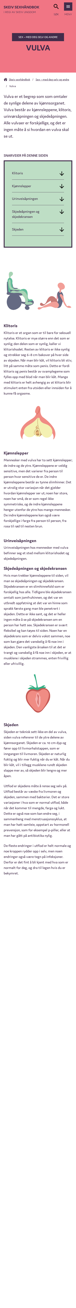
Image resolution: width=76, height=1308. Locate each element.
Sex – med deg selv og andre (38, 37)
